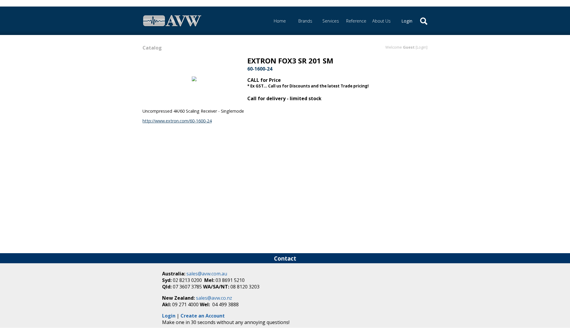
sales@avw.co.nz (214, 298)
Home (280, 21)
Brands (305, 21)
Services (330, 21)
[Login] (422, 47)
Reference (356, 21)
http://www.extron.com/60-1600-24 (177, 121)
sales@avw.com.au (206, 273)
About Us (381, 21)
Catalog (152, 47)
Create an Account (202, 315)
